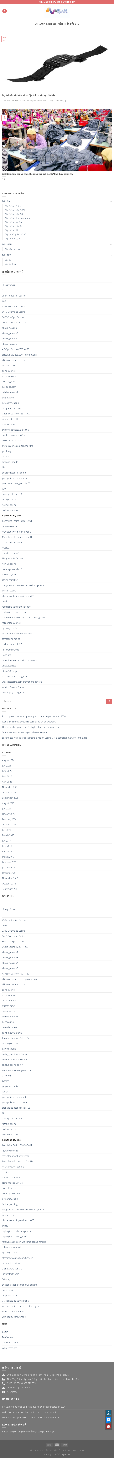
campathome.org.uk (12, 408)
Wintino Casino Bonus (13, 687)
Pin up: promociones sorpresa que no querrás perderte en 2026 (34, 716)
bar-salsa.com (9, 386)
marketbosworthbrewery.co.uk (17, 531)
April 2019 (7, 851)
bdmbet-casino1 (10, 392)
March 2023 (8, 835)
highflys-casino (9, 499)
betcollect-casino (10, 402)
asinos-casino (9, 376)
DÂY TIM (6, 255)
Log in (5, 1331)
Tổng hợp (6, 654)
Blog (74, 1450)
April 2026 (7, 781)
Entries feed (8, 1337)
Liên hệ (82, 1450)
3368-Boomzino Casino (13, 306)
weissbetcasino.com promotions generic (22, 681)
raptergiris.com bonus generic (16, 606)
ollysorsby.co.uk (10, 574)
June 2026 (7, 770)
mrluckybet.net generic (13, 542)
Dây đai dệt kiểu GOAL (15, 210)
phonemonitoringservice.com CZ (18, 596)
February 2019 (9, 862)
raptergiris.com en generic (15, 612)
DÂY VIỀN (7, 244)
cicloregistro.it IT (10, 419)
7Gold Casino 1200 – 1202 (15, 322)
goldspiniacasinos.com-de (15, 478)
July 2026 (6, 765)
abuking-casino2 (10, 327)
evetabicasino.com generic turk (17, 445)
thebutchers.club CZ (12, 644)
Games (5, 456)
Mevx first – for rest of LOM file (17, 537)
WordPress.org (9, 1347)
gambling (6, 451)
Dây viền (57, 1450)
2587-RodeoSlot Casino (14, 295)
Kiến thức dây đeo (11, 515)
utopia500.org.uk (10, 671)
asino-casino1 (9, 370)
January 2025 (8, 813)
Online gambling (10, 579)
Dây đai (48, 1450)
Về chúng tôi (36, 1450)
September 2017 (10, 888)
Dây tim (66, 1450)
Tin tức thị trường (10, 649)
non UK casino (9, 563)
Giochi (5, 467)
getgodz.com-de (10, 461)
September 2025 (10, 797)
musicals (6, 547)
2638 (4, 301)
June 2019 (7, 846)
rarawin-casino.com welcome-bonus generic (24, 617)
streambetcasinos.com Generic (17, 633)
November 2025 (10, 787)
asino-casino (8, 365)
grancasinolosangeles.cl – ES (16, 483)
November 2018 (10, 878)
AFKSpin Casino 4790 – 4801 (16, 349)
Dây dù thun (10, 264)
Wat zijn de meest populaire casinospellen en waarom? (29, 721)
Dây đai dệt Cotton (13, 206)
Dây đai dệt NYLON (13, 222)
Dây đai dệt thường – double (18, 218)
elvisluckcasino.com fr (12, 440)
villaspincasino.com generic (15, 676)
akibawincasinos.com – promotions (19, 354)
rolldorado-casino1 (11, 622)
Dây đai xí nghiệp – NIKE (15, 234)
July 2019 (6, 840)
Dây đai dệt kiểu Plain (14, 226)
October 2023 (9, 824)
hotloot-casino (9, 504)
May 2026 (7, 776)
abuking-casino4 (10, 338)
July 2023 (6, 830)
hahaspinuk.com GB (12, 494)
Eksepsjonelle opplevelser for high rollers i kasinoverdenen (31, 727)
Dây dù (8, 260)
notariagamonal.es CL (13, 569)
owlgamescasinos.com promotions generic (23, 585)
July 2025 (6, 808)
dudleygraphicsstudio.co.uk (15, 429)
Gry (4, 488)
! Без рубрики (9, 284)
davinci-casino (9, 424)
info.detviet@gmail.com (18, 1387)
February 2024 (9, 819)
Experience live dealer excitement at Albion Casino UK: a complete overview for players (44, 737)
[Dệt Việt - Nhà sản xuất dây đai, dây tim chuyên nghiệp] (57, 11)
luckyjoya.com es (10, 526)
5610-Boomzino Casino (13, 311)
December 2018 (10, 872)
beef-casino (8, 397)
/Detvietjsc (12, 1391)
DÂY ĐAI (6, 201)
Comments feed (10, 1342)
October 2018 (9, 883)
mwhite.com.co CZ (11, 553)
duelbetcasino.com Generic (15, 435)
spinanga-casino (10, 628)
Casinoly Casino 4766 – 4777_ (16, 413)
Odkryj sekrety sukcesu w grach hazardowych (24, 732)
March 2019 (8, 856)
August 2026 (8, 760)
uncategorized (9, 665)
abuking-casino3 (10, 333)
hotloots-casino (10, 510)
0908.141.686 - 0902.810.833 (21, 1383)
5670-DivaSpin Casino (13, 317)
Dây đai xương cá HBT (14, 238)
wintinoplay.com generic (14, 692)
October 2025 (9, 792)
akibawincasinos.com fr (13, 360)
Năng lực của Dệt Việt (12, 558)
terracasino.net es (11, 638)
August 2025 (8, 803)
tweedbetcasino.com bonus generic (19, 660)
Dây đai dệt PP (11, 230)
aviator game (8, 381)
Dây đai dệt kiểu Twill (14, 214)
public (5, 601)
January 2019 (8, 867)
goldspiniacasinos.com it (14, 472)
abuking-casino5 (10, 344)
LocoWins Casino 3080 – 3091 (17, 520)
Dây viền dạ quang (13, 249)
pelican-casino (9, 590)
